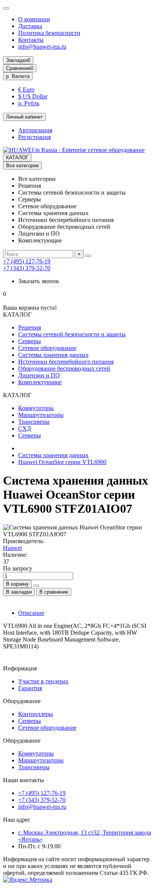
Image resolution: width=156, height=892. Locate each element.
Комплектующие (40, 382)
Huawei (12, 548)
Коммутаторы (36, 408)
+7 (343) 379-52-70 (26, 268)
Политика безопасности (49, 33)
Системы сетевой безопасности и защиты (72, 334)
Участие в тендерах (43, 681)
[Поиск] (88, 256)
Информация (20, 668)
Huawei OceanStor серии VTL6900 (62, 462)
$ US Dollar (32, 96)
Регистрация (34, 137)
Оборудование (22, 701)
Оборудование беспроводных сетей (64, 368)
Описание (31, 613)
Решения (29, 327)
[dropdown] (6, 8)
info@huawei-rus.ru (42, 46)
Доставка (30, 26)
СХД (24, 428)
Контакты (31, 39)
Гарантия (30, 688)
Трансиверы (34, 421)
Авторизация (35, 130)
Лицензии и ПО (39, 375)
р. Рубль (28, 103)
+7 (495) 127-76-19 (26, 261)
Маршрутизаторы (41, 415)
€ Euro (26, 89)
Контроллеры (35, 714)
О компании (34, 19)
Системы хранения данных (53, 355)
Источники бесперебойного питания (66, 361)
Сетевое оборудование (47, 348)
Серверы (29, 341)
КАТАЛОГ (17, 157)
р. (18, 76)
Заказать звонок (38, 281)
